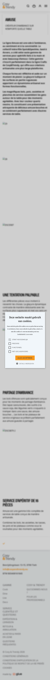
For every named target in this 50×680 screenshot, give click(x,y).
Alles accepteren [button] (25, 358)
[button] (25, 340)
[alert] (25, 340)
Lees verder (29, 334)
